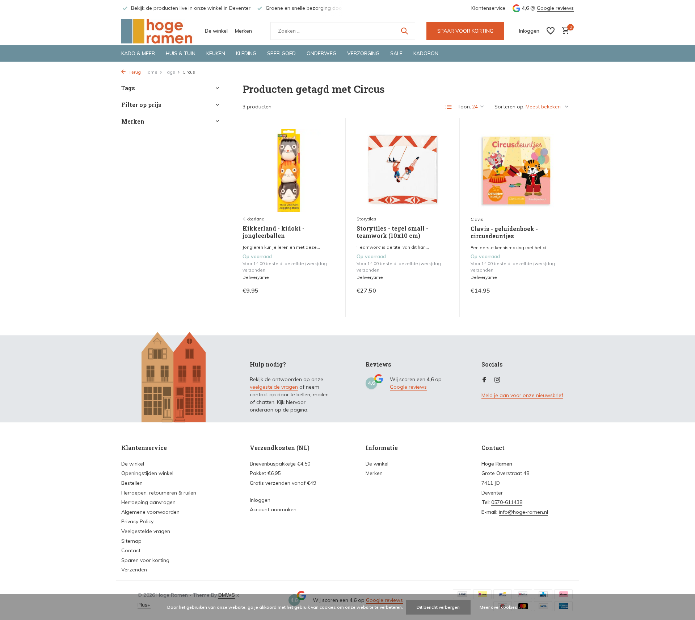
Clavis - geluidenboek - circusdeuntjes (504, 232)
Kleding (246, 53)
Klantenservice (488, 8)
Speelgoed (281, 53)
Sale (396, 53)
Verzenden (134, 569)
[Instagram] (497, 380)
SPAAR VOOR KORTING (465, 31)
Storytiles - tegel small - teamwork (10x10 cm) (392, 232)
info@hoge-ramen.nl (523, 512)
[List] (449, 107)
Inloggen (260, 500)
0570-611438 (506, 502)
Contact (130, 550)
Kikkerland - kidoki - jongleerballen (273, 232)
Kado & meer (138, 53)
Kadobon (425, 53)
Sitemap (131, 541)
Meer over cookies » (500, 607)
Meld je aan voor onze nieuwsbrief (522, 395)
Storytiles (366, 219)
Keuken (215, 53)
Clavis (477, 219)
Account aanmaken (273, 509)
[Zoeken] (404, 30)
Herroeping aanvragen (148, 502)
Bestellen (132, 483)
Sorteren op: (509, 106)
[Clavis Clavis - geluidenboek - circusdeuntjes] (517, 170)
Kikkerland (254, 219)
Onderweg (321, 53)
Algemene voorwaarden (150, 512)
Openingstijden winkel (147, 473)
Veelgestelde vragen (145, 531)
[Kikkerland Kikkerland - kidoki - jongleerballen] (288, 170)
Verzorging (363, 53)
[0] (563, 31)
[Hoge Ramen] (157, 30)
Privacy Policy (137, 521)
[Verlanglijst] (551, 31)
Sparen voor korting (145, 560)
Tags (170, 72)
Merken (243, 31)
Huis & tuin (180, 53)
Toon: (464, 106)
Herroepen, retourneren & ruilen (158, 492)
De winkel (216, 31)
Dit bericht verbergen (438, 607)
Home (150, 72)
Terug (134, 72)
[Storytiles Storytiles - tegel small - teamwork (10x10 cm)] (402, 170)
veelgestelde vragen (274, 387)
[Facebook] (484, 380)
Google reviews (555, 8)
